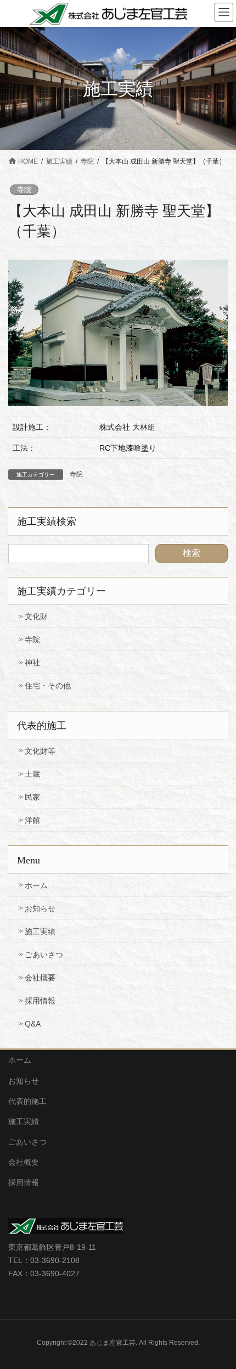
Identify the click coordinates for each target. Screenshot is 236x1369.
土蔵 (32, 774)
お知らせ (40, 908)
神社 (32, 662)
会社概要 (40, 977)
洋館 (32, 820)
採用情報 (40, 1000)
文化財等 (40, 751)
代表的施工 (27, 1101)
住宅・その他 (48, 685)
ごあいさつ (44, 954)
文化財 (36, 616)
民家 (32, 797)
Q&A (33, 1023)
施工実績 (40, 931)
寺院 (24, 190)
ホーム (36, 885)
